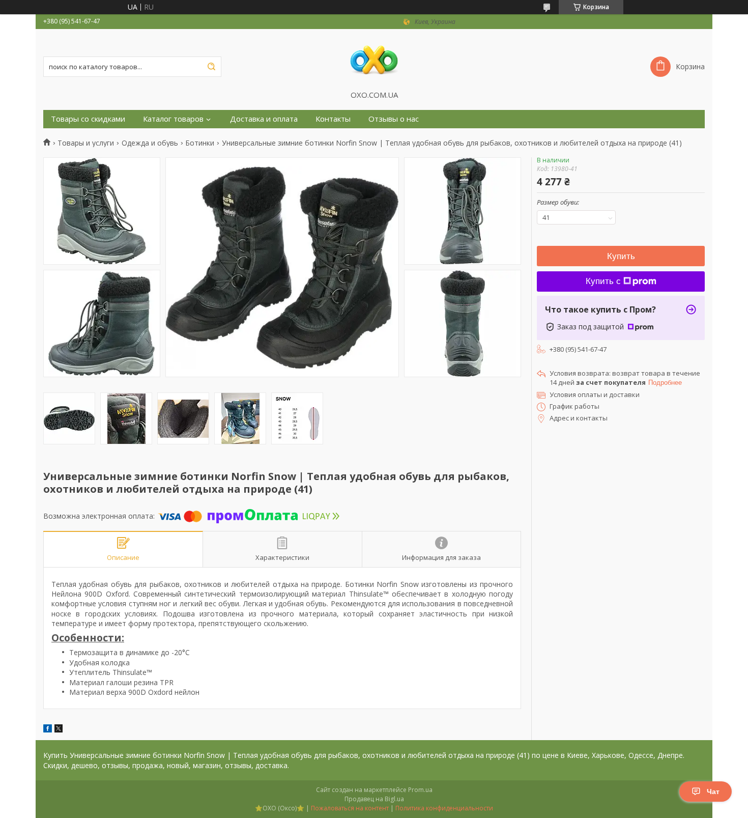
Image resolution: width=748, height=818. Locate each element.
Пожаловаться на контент (350, 808)
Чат (713, 791)
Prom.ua (420, 789)
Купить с (603, 281)
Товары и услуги (85, 143)
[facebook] (47, 730)
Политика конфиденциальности (444, 808)
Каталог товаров (173, 119)
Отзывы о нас (393, 119)
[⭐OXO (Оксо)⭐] (374, 59)
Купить (621, 256)
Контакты (333, 119)
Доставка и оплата (264, 119)
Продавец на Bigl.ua (374, 799)
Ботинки (199, 143)
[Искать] (211, 67)
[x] (58, 730)
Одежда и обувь (150, 143)
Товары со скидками (88, 119)
